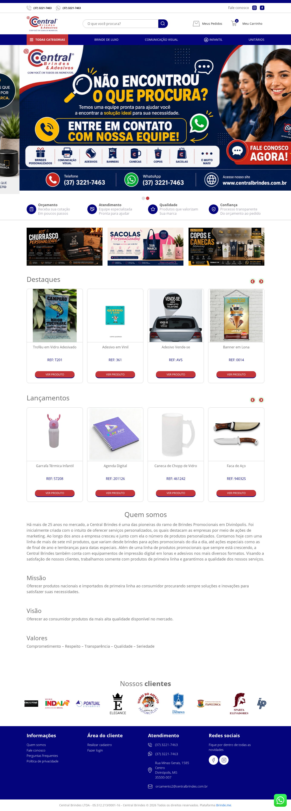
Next (261, 281)
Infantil (215, 40)
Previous (252, 281)
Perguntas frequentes (42, 755)
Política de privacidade (42, 761)
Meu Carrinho (252, 23)
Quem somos (36, 745)
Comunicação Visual (161, 40)
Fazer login (95, 750)
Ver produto (55, 374)
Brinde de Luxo (106, 40)
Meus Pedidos (212, 23)
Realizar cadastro (99, 745)
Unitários (256, 40)
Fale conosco (238, 7)
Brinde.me (223, 805)
